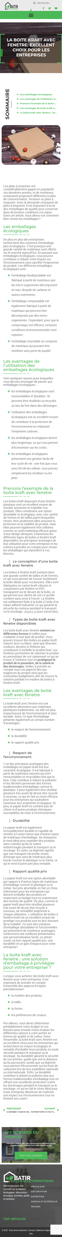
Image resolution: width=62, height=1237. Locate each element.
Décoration (39, 1191)
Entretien (37, 1196)
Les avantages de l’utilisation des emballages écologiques (38, 99)
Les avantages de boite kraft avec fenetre (38, 108)
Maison (36, 1206)
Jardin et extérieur (44, 1201)
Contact (31, 1230)
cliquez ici (30, 611)
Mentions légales (44, 1230)
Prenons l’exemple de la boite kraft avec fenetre (38, 103)
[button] (31, 15)
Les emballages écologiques (36, 94)
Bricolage (38, 1186)
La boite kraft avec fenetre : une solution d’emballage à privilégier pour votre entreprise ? (38, 112)
